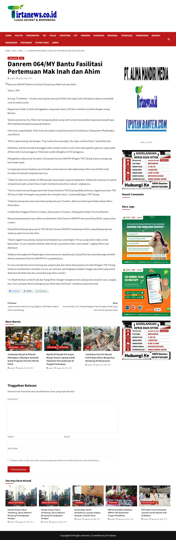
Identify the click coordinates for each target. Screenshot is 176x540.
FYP (75, 35)
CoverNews (96, 535)
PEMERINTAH (32, 35)
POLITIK (19, 35)
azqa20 (12, 78)
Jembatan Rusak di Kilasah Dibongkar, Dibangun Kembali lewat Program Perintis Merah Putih (23, 359)
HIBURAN (85, 35)
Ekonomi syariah (148, 503)
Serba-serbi (13, 58)
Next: (90, 307)
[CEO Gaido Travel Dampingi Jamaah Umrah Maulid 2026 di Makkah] (154, 495)
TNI (44, 35)
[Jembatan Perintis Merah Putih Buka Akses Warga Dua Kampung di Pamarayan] (101, 338)
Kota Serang (13, 347)
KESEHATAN (11, 42)
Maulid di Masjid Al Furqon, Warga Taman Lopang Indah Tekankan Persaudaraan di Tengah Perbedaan (60, 359)
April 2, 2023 (23, 78)
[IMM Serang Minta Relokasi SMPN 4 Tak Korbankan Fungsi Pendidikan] (121, 495)
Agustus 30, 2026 (23, 522)
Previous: (33, 307)
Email (67, 436)
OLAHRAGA (99, 35)
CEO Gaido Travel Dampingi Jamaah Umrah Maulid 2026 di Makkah (154, 512)
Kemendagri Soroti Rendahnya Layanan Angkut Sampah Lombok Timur (87, 512)
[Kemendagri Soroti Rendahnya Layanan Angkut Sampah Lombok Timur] (88, 495)
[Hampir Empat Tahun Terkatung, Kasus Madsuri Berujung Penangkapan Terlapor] (21, 495)
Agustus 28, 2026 (101, 365)
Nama (11, 436)
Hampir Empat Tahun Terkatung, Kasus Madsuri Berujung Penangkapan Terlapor (19, 514)
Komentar (13, 399)
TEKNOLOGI (126, 35)
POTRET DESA (42, 42)
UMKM (55, 42)
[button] (168, 39)
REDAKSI (156, 35)
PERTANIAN (26, 42)
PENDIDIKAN (142, 35)
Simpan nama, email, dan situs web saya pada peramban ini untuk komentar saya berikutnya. (54, 460)
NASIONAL (113, 35)
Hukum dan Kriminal (16, 503)
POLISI (53, 35)
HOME (8, 35)
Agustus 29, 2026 (23, 368)
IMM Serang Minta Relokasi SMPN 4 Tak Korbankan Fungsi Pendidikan (120, 512)
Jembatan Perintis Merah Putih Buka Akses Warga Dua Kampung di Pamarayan (100, 358)
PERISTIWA (65, 35)
